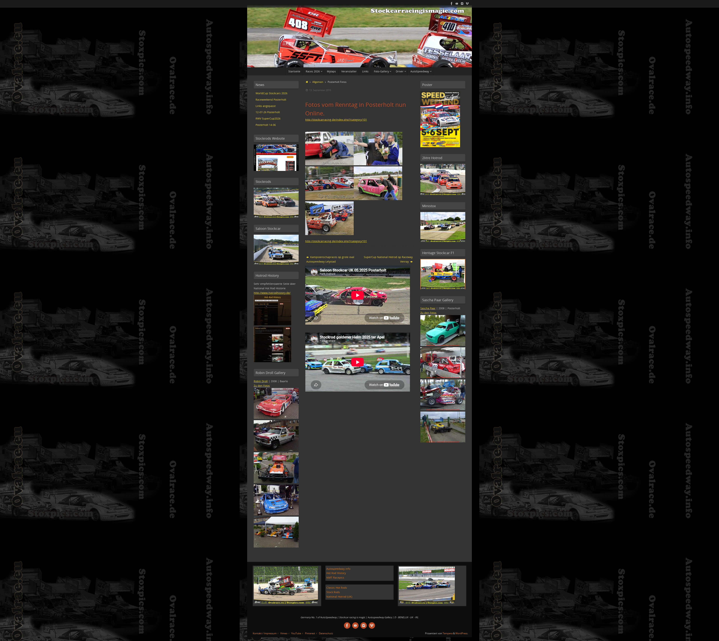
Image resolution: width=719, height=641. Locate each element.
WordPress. (461, 633)
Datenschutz (326, 633)
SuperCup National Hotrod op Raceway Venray (388, 259)
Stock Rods (333, 592)
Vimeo (283, 633)
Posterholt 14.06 (266, 125)
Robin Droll (261, 381)
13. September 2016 (320, 90)
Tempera (448, 633)
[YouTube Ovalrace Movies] (456, 3)
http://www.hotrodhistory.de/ (272, 293)
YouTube (296, 633)
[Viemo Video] (467, 3)
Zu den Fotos (262, 385)
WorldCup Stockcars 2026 (271, 93)
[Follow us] (462, 3)
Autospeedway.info (338, 569)
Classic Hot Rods (336, 587)
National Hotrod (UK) (339, 596)
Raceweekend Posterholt (271, 99)
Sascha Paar (428, 308)
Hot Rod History (336, 573)
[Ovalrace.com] (451, 3)
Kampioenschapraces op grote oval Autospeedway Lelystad (330, 259)
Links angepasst (266, 106)
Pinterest (310, 633)
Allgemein (317, 82)
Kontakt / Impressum (265, 633)
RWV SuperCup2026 (268, 118)
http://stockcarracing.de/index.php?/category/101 (336, 119)
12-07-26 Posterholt (268, 112)
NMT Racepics (335, 577)
